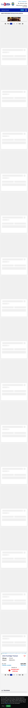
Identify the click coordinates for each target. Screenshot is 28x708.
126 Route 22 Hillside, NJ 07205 (22, 6)
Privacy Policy (7, 703)
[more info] (14, 653)
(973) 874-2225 (23, 3)
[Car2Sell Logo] (8, 5)
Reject (3, 705)
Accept (8, 705)
